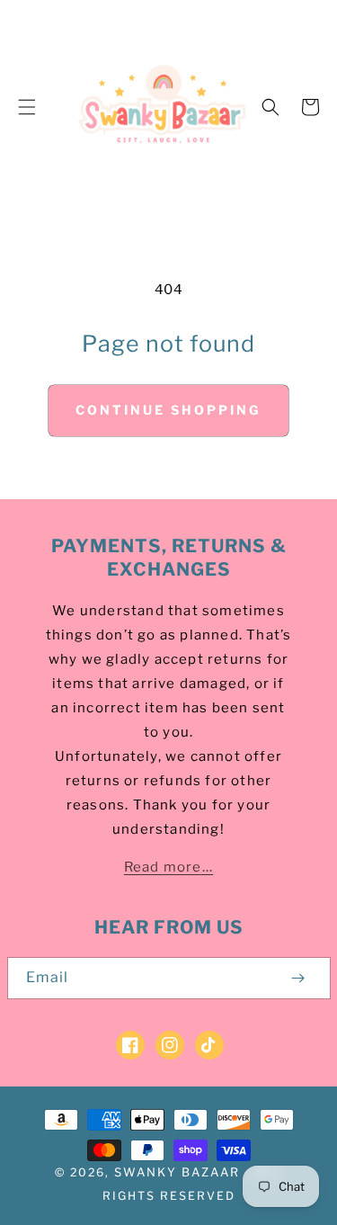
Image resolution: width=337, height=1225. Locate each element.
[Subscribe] (298, 978)
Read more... (168, 867)
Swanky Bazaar (177, 1172)
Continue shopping (168, 409)
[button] (27, 107)
